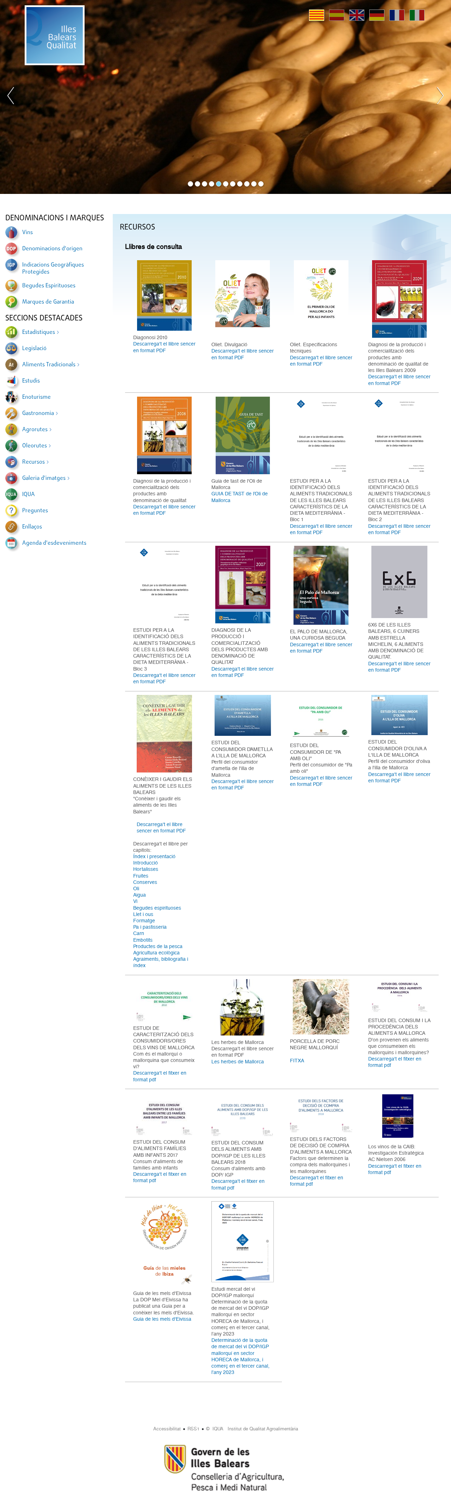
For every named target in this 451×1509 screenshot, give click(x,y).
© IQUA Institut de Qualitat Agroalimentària (252, 1428)
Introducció (145, 863)
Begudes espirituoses (157, 908)
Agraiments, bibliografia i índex (160, 962)
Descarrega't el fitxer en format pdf (159, 1076)
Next (440, 97)
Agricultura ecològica (156, 952)
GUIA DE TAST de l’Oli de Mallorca (239, 497)
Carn (138, 933)
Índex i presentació (154, 856)
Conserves (145, 882)
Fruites (140, 876)
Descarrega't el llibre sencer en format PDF (164, 347)
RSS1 (193, 1428)
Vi (135, 901)
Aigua (139, 895)
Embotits (143, 940)
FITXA (297, 1060)
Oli (136, 888)
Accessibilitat (167, 1428)
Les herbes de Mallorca (237, 1061)
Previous (11, 97)
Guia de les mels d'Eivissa (162, 1319)
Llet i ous (143, 914)
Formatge (144, 920)
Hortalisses (145, 869)
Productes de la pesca (158, 946)
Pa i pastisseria (150, 927)
